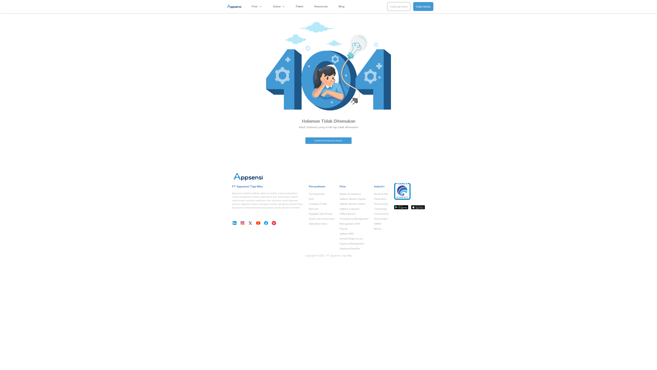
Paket (299, 6)
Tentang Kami (317, 193)
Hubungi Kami (399, 6)
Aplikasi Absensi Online (352, 203)
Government (381, 218)
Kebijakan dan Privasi (320, 213)
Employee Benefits (350, 248)
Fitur (255, 6)
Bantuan (313, 208)
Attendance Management (354, 218)
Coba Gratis (423, 6)
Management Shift (350, 223)
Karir (311, 198)
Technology (380, 208)
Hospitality (380, 198)
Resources (321, 6)
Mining (377, 228)
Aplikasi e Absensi (349, 208)
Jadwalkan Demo (318, 223)
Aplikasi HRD (347, 233)
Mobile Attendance (350, 193)
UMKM (377, 223)
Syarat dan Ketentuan (321, 218)
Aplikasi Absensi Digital (352, 198)
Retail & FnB (381, 193)
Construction (381, 213)
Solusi (277, 6)
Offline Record (347, 213)
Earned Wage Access (351, 238)
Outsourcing (381, 203)
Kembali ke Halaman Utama (328, 140)
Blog (341, 6)
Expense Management (352, 243)
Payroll (343, 228)
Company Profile (318, 203)
